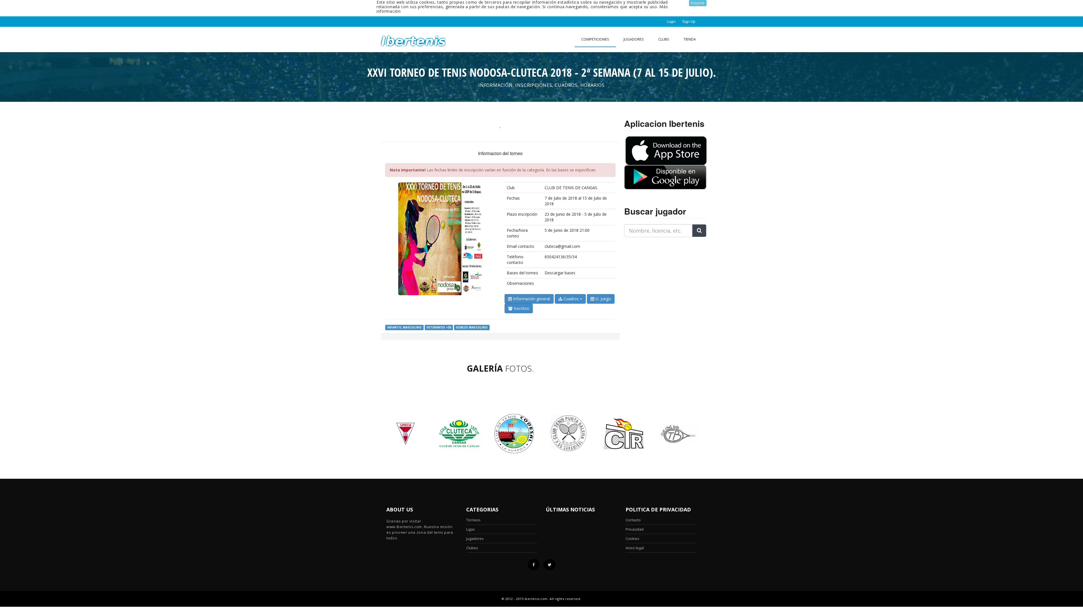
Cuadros (571, 298)
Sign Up (688, 21)
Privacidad (635, 529)
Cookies (632, 538)
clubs (663, 39)
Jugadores (634, 39)
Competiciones (595, 39)
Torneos (473, 519)
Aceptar (698, 3)
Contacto (633, 519)
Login (671, 21)
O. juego (602, 298)
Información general (531, 298)
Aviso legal (635, 547)
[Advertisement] (659, 277)
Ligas (470, 529)
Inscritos (520, 308)
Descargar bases (560, 272)
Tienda (690, 39)
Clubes (472, 547)
